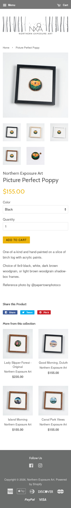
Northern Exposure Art (40, 479)
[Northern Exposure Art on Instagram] (40, 466)
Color (6, 202)
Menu (11, 5)
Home (6, 47)
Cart (65, 5)
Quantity (9, 219)
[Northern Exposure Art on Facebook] (31, 466)
